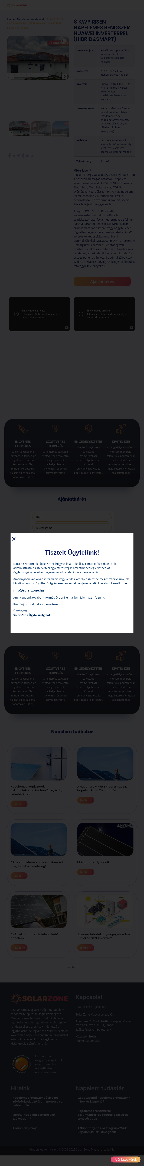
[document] (72, 583)
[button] (13, 539)
